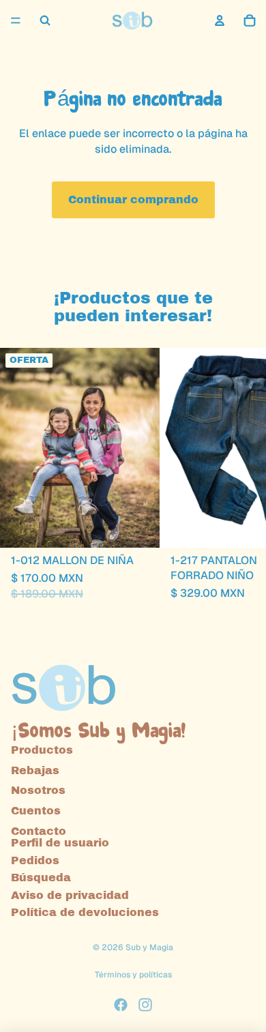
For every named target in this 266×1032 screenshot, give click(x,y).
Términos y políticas (133, 974)
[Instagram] (145, 1005)
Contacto (38, 831)
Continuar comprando (133, 199)
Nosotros (38, 790)
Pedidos (35, 860)
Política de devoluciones (85, 912)
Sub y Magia (149, 947)
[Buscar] (45, 20)
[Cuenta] (220, 20)
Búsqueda (41, 877)
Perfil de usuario (60, 843)
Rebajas (35, 770)
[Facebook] (121, 1005)
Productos (42, 750)
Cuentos (36, 810)
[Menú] (15, 20)
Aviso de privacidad (70, 895)
